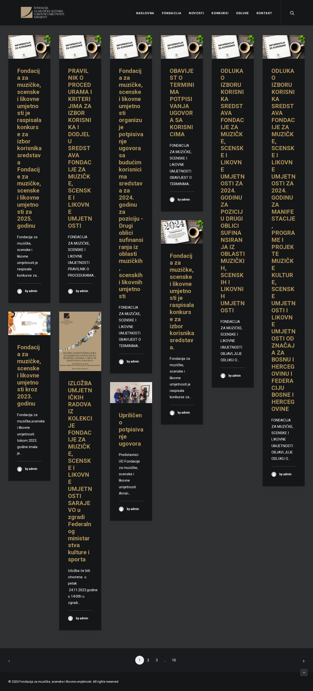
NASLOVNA (145, 13)
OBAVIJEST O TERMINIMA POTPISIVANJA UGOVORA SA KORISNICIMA (182, 103)
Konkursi (220, 13)
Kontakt (264, 13)
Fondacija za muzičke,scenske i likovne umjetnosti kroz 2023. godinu (29, 375)
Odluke (242, 13)
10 (174, 660)
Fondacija (171, 13)
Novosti (196, 13)
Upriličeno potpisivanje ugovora (131, 429)
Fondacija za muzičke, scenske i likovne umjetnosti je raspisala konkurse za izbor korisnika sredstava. (182, 301)
